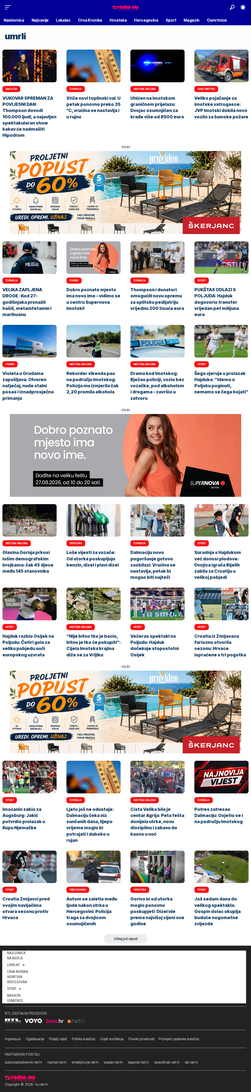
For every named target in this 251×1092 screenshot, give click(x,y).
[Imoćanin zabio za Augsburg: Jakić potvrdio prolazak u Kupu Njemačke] (29, 777)
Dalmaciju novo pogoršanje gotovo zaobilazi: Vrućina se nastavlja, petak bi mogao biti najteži (153, 565)
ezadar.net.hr (113, 1062)
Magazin (11, 89)
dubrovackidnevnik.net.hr (23, 1062)
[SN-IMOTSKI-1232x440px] (125, 455)
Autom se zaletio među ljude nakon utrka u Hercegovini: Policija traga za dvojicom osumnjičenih (91, 911)
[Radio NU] (125, 7)
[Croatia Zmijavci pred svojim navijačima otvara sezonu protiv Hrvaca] (29, 867)
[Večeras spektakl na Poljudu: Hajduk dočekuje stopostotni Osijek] (157, 604)
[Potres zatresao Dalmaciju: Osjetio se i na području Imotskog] (221, 777)
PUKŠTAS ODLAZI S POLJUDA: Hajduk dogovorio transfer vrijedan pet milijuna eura (216, 302)
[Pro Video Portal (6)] (125, 192)
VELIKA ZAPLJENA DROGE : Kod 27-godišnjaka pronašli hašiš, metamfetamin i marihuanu (26, 302)
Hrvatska (76, 543)
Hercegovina (78, 889)
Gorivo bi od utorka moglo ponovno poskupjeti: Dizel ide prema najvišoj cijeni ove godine (157, 911)
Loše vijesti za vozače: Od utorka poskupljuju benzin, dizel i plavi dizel (92, 558)
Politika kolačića (83, 1039)
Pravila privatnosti (141, 1039)
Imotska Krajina (145, 89)
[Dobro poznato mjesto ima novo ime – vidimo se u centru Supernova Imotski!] (93, 257)
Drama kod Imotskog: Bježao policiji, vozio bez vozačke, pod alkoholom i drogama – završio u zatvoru (157, 386)
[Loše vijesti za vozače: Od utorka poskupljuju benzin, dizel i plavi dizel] (93, 520)
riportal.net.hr (57, 1062)
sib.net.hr (191, 1062)
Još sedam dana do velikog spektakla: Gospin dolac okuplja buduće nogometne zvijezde (217, 911)
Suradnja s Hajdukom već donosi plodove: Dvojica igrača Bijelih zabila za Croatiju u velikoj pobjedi (217, 565)
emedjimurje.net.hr (85, 1062)
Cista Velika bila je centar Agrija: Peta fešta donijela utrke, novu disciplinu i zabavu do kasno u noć (157, 822)
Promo (74, 280)
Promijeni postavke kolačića (179, 1039)
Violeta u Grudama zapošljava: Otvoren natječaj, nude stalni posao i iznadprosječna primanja (28, 386)
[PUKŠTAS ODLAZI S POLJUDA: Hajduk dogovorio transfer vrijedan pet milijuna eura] (221, 257)
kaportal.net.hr (138, 1062)
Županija (76, 89)
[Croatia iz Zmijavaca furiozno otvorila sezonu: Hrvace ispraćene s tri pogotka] (221, 604)
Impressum (13, 1039)
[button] (9, 7)
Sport (202, 280)
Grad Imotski (206, 89)
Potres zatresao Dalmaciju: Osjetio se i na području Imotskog (218, 815)
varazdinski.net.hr (167, 1062)
